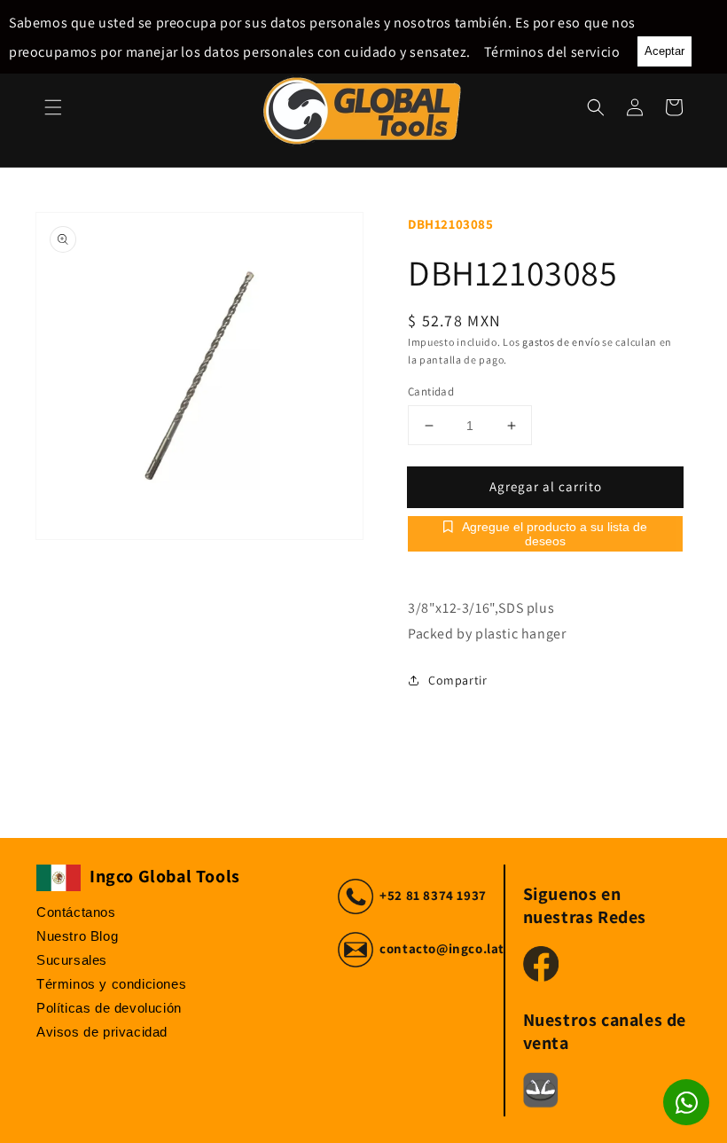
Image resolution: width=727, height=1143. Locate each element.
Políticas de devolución (109, 1007)
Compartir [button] (457, 680)
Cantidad (431, 391)
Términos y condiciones (111, 983)
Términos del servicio (552, 52)
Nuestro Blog (77, 935)
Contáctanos (76, 912)
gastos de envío (561, 341)
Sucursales (71, 959)
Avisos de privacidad (102, 1031)
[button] (53, 107)
